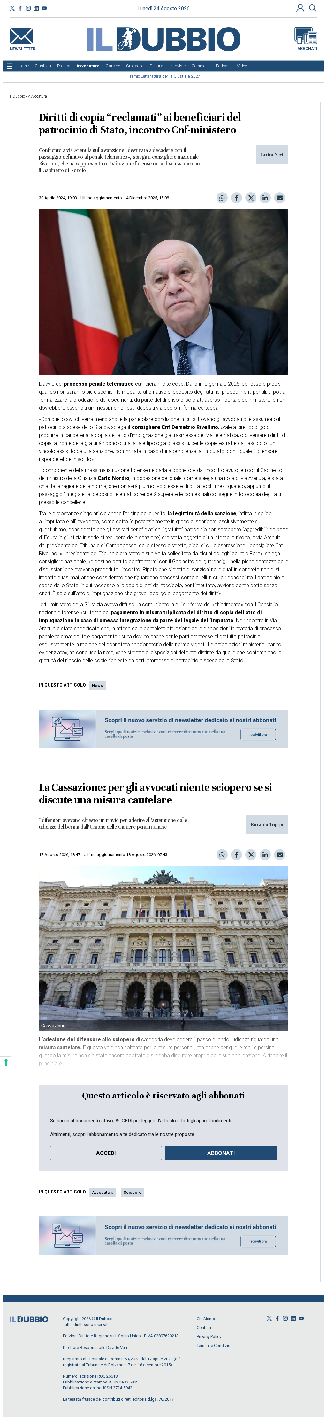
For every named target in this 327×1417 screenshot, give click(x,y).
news (97, 685)
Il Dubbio (17, 96)
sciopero (132, 1192)
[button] (301, 8)
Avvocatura (37, 96)
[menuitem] (23, 66)
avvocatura (102, 1192)
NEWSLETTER (22, 47)
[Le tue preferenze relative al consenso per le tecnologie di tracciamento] (6, 1063)
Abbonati (307, 48)
